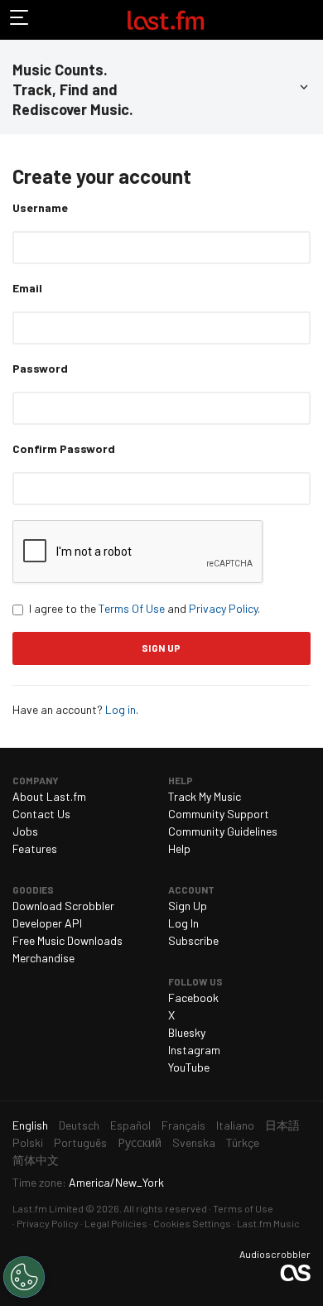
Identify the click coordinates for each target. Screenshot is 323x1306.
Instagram (194, 1050)
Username (40, 207)
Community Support (218, 814)
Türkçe (242, 1142)
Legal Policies (115, 1223)
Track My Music (204, 796)
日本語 (282, 1125)
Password (40, 368)
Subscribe (193, 940)
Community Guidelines (222, 831)
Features (34, 848)
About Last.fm (49, 796)
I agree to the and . (144, 608)
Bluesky (186, 1032)
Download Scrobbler (63, 906)
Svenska (193, 1142)
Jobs (25, 831)
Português (80, 1142)
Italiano (235, 1125)
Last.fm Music (268, 1223)
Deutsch (79, 1125)
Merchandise (43, 958)
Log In (183, 923)
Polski (27, 1142)
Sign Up (187, 906)
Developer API (47, 923)
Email (27, 288)
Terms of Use (243, 1208)
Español (130, 1125)
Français (183, 1125)
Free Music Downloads (67, 940)
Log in (120, 709)
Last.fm (165, 20)
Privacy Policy (223, 608)
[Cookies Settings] (24, 1277)
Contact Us (41, 814)
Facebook (193, 997)
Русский (140, 1142)
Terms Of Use (132, 608)
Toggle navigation (20, 20)
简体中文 (35, 1160)
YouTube (189, 1067)
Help (179, 848)
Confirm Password (63, 448)
